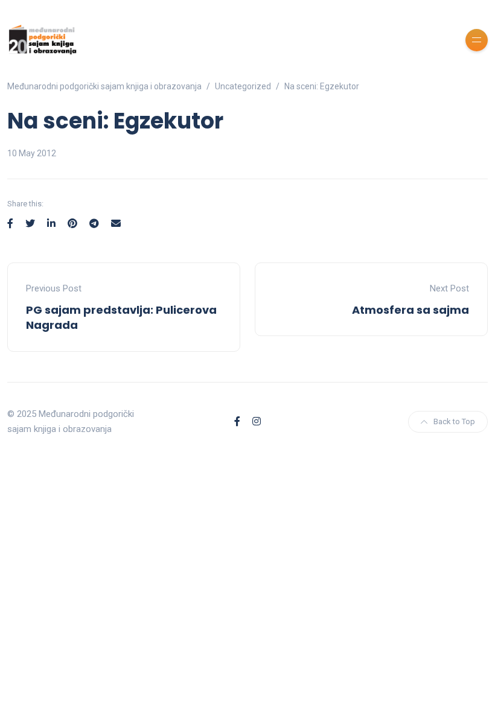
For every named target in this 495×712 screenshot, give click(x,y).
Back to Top (454, 421)
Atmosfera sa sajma (410, 309)
